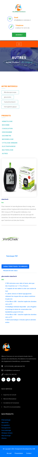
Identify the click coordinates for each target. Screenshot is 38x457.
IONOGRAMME (7, 132)
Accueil (9, 453)
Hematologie (6, 420)
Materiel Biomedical (9, 399)
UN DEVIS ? (19, 35)
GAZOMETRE (6, 136)
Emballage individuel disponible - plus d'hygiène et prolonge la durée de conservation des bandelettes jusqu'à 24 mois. (20, 309)
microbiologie (6, 430)
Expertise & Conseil (9, 395)
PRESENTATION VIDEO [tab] (10, 271)
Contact (28, 453)
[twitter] (8, 379)
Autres (4, 438)
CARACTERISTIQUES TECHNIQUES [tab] (15, 266)
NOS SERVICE (6, 389)
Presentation (19, 453)
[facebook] (3, 379)
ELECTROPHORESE (8, 146)
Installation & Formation (11, 403)
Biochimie (5, 422)
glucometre (7, 97)
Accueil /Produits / (13, 62)
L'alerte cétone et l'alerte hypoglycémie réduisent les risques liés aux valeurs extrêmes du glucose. (20, 296)
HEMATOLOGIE (7, 121)
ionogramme (6, 428)
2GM (33, 449)
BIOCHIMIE (5, 125)
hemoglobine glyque (10, 107)
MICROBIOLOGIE (7, 139)
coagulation (6, 425)
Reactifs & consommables (12, 407)
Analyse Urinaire (7, 433)
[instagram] (13, 379)
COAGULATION (7, 128)
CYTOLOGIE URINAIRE (9, 143)
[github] (19, 379)
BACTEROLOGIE (7, 150)
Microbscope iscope (10, 92)
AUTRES (5, 153)
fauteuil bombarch (9, 102)
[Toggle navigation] (19, 44)
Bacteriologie (6, 435)
